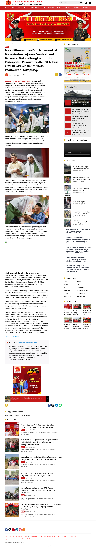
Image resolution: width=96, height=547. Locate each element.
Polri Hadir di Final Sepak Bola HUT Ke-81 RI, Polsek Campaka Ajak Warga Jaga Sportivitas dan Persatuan (41, 506)
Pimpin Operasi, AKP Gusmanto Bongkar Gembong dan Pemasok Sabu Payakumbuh (39, 426)
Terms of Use (61, 536)
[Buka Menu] (90, 3)
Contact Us (72, 536)
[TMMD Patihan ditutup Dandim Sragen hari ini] (67, 223)
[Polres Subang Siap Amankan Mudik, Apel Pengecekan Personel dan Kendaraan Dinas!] (67, 203)
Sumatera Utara (82, 293)
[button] (81, 2)
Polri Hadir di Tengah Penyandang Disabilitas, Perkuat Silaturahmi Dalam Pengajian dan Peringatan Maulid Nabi (39, 442)
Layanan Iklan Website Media (14, 539)
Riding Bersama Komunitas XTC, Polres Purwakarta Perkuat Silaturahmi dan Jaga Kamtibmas (38, 490)
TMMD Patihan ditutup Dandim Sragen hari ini (80, 222)
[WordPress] (16, 529)
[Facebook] (49, 405)
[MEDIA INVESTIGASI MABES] (24, 3)
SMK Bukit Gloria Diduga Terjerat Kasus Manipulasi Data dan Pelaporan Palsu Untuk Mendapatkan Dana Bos (81, 168)
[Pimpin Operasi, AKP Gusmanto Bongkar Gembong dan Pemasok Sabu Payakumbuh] (12, 429)
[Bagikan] (60, 74)
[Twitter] (52, 405)
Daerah (66, 285)
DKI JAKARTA (68, 290)
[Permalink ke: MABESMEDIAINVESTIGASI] (7, 74)
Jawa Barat (81, 288)
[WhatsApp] (60, 405)
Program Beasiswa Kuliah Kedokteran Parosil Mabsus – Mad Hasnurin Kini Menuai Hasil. (80, 110)
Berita (22, 430)
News (6, 46)
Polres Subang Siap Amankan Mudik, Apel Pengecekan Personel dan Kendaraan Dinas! (80, 125)
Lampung (67, 293)
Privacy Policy (9, 536)
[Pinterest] (13, 529)
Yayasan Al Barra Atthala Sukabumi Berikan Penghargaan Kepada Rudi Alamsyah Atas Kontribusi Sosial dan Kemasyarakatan (80, 117)
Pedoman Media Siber (48, 536)
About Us (19, 536)
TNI (78, 285)
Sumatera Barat (82, 290)
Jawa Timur (67, 296)
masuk (15, 415)
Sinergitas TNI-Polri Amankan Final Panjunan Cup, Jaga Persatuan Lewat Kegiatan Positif (41, 474)
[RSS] (23, 529)
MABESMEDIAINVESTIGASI (15, 74)
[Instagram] (20, 529)
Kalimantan (81, 297)
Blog (26, 536)
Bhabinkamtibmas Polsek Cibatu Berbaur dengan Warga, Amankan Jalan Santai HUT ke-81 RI (41, 458)
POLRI (65, 288)
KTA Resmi (29, 539)
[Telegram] (56, 405)
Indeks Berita (34, 536)
